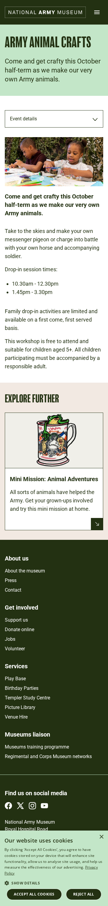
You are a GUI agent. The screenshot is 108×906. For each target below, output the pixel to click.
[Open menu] (97, 12)
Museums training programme (37, 747)
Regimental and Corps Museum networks (48, 756)
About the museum (25, 571)
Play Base (15, 678)
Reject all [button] (83, 894)
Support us (16, 620)
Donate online (19, 629)
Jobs (10, 639)
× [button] (101, 837)
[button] (54, 882)
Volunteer (15, 649)
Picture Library (20, 707)
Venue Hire (16, 717)
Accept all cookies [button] (34, 894)
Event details (23, 119)
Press (10, 580)
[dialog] (54, 868)
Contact (13, 590)
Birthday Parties (21, 688)
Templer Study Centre (27, 698)
